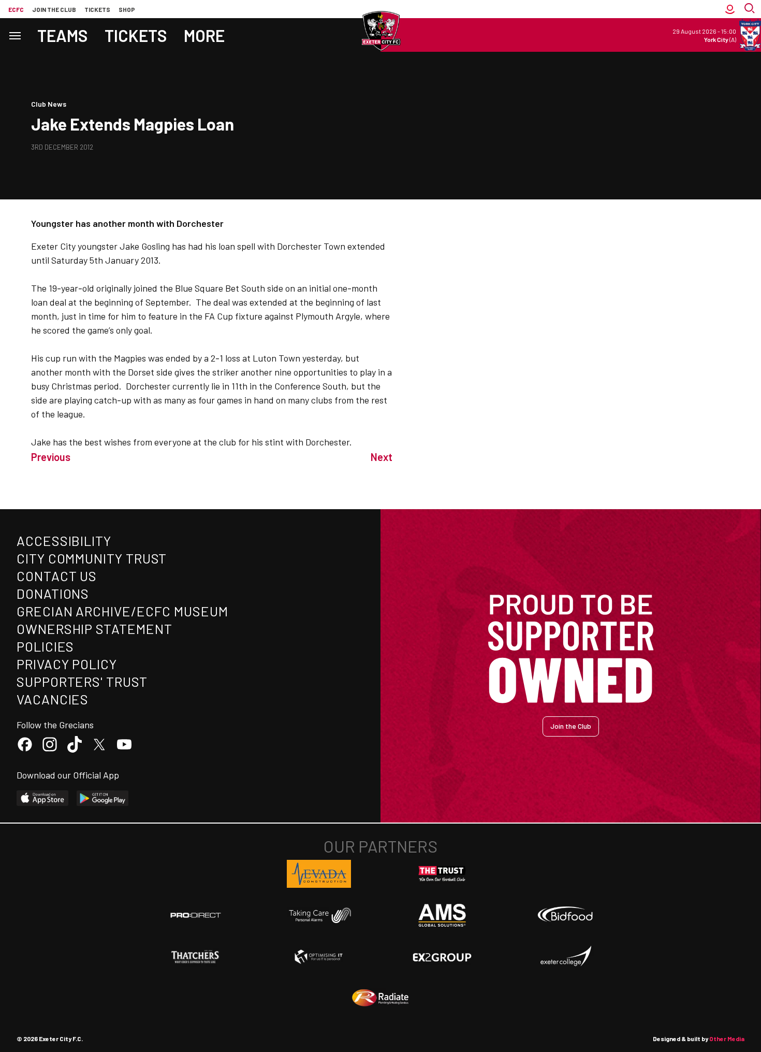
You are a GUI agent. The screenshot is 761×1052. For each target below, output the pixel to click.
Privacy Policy (67, 664)
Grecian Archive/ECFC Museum (122, 611)
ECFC (16, 9)
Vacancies (53, 699)
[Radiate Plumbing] (380, 998)
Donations (53, 593)
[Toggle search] (750, 9)
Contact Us (57, 576)
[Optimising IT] (319, 957)
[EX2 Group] (442, 957)
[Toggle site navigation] (14, 35)
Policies (45, 646)
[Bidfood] (565, 915)
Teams (62, 35)
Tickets (97, 9)
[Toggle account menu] (730, 9)
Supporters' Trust (82, 681)
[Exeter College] (565, 957)
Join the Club (570, 726)
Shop (127, 9)
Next (381, 457)
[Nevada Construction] (319, 874)
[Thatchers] (196, 957)
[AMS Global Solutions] (442, 915)
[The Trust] (442, 874)
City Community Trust (92, 558)
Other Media (726, 1038)
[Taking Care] (319, 915)
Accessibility (64, 540)
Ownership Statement (94, 629)
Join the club (54, 9)
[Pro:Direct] (196, 915)
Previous (50, 457)
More (204, 35)
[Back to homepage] (380, 31)
